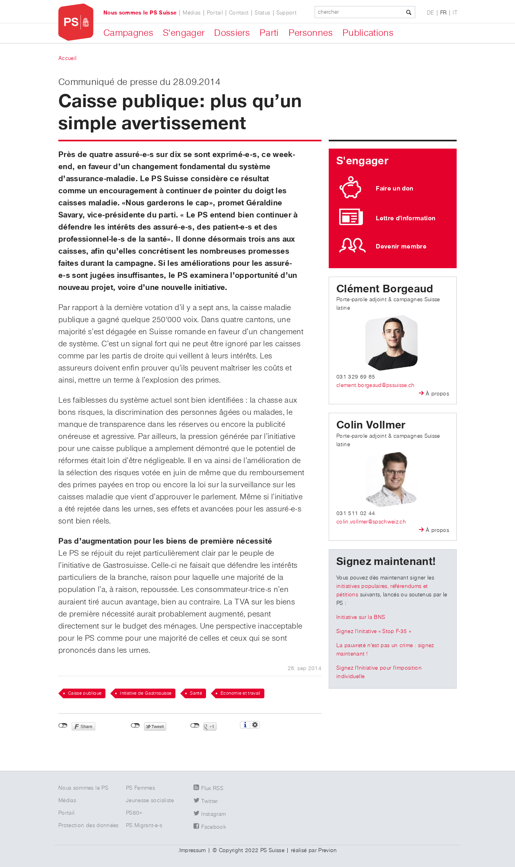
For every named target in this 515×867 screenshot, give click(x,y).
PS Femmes (140, 788)
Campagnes (128, 33)
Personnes (310, 33)
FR (443, 13)
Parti (269, 33)
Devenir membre (401, 246)
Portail (215, 13)
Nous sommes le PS (83, 788)
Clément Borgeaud (384, 289)
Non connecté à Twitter (135, 725)
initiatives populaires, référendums (378, 586)
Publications (367, 33)
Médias (191, 13)
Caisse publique (84, 693)
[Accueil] (75, 22)
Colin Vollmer (371, 425)
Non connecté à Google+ (195, 725)
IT (455, 13)
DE (430, 13)
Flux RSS (212, 788)
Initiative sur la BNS (360, 617)
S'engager (183, 33)
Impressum (192, 850)
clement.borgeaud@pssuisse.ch (375, 385)
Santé (196, 693)
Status (262, 13)
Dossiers (232, 33)
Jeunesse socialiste (150, 800)
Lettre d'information (405, 218)
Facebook (213, 827)
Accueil (67, 58)
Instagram (213, 814)
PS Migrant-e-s (144, 825)
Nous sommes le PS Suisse (140, 13)
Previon (327, 850)
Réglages (255, 725)
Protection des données (88, 825)
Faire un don (394, 188)
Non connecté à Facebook (63, 725)
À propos (437, 394)
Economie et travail (240, 693)
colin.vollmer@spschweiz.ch (371, 522)
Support (286, 13)
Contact (239, 13)
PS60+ (134, 813)
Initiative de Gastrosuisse (145, 693)
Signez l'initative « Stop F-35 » (373, 631)
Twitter (209, 801)
